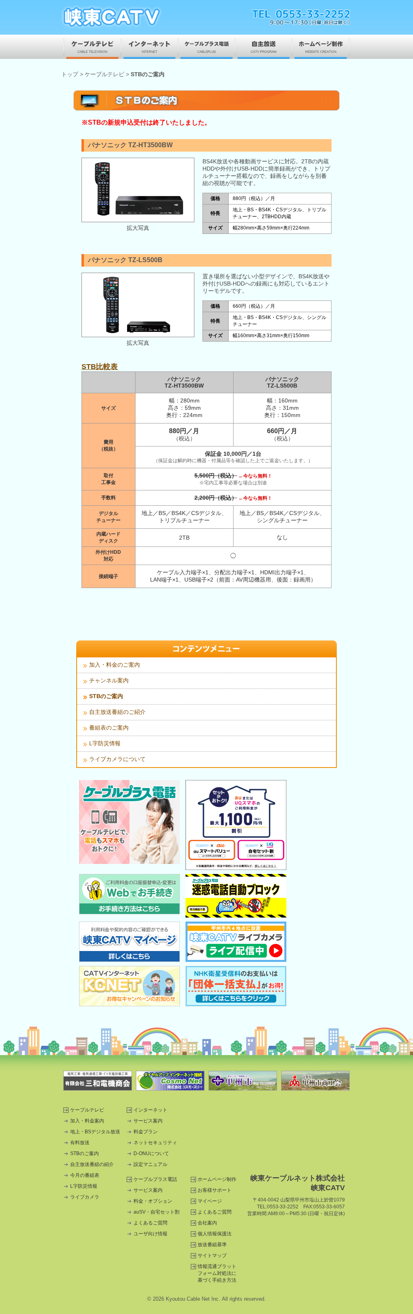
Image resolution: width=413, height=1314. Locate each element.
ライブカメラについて (117, 759)
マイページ (210, 1201)
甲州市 (243, 1081)
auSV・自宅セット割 (156, 1212)
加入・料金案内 (87, 1121)
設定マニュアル (150, 1164)
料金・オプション (152, 1201)
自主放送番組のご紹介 (117, 712)
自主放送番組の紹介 (92, 1164)
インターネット (149, 47)
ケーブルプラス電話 (206, 47)
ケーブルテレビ (91, 47)
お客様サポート (215, 1190)
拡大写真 (138, 228)
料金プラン (145, 1132)
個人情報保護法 (215, 1234)
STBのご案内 (106, 696)
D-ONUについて (151, 1153)
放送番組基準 (212, 1244)
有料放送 (80, 1142)
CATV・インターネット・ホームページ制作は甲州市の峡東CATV (111, 17)
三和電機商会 (97, 1081)
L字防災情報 (105, 743)
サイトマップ (212, 1255)
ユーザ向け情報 (150, 1234)
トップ (69, 74)
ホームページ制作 (322, 47)
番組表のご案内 (109, 727)
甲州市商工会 (315, 1081)
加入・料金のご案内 (114, 664)
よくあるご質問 (150, 1223)
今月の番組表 (84, 1175)
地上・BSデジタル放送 (95, 1132)
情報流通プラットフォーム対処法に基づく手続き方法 (217, 1273)
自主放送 (263, 47)
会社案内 (207, 1223)
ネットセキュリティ (155, 1142)
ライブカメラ (84, 1197)
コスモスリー (170, 1081)
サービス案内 (148, 1121)
